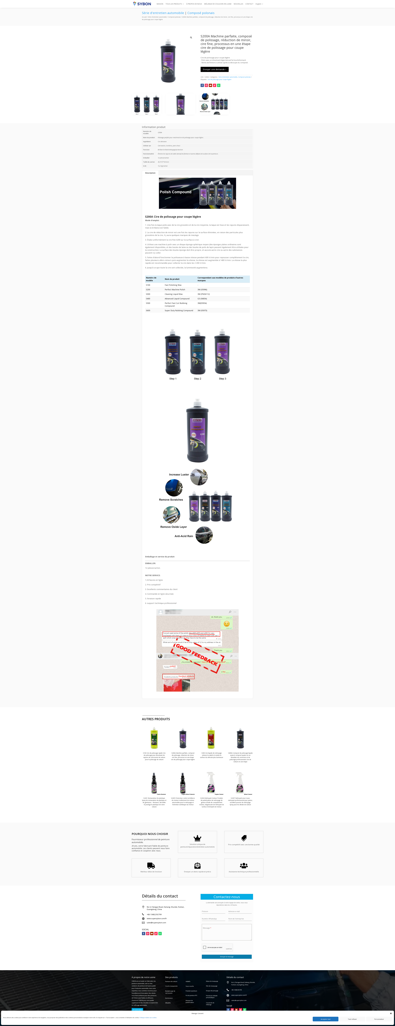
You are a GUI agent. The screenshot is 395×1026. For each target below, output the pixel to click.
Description (150, 173)
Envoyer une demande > (214, 69)
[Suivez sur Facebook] (202, 85)
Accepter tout (326, 1019)
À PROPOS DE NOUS (194, 4)
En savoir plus (137, 1010)
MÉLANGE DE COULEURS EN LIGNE (217, 4)
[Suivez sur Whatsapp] (218, 85)
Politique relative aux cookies (148, 1017)
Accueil (144, 17)
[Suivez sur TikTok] (214, 85)
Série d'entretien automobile (163, 13)
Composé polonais (200, 13)
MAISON (160, 4)
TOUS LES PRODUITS (174, 4)
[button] (391, 1013)
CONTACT (249, 4)
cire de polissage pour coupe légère (219, 79)
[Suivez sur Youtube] (210, 85)
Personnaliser (379, 1019)
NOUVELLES (238, 4)
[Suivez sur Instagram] (206, 85)
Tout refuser (352, 1019)
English (258, 4)
